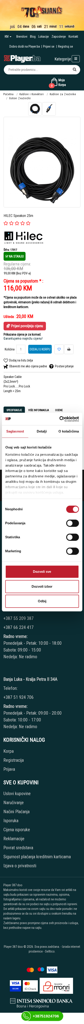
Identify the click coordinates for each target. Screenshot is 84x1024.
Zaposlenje (59, 36)
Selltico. (50, 951)
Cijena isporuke (16, 829)
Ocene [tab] (59, 410)
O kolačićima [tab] (68, 431)
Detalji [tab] (42, 431)
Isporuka (10, 820)
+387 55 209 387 (18, 618)
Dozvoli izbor (42, 586)
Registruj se (65, 46)
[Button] (74, 69)
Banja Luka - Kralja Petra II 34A (30, 679)
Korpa (8, 751)
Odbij (42, 601)
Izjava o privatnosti (19, 865)
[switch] (72, 523)
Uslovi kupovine (17, 793)
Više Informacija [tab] (38, 410)
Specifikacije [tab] (14, 410)
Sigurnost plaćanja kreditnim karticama (37, 856)
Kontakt (73, 36)
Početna (8, 94)
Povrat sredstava (18, 847)
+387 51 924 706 (18, 697)
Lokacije (43, 36)
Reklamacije (13, 838)
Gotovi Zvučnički (20, 98)
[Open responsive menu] (76, 58)
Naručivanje (13, 802)
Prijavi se (48, 46)
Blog (33, 36)
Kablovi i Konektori (31, 94)
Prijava (9, 769)
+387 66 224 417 (18, 627)
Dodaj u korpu (40, 349)
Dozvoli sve (42, 571)
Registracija (13, 760)
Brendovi (21, 36)
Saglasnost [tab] (15, 431)
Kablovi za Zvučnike (63, 94)
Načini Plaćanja (16, 811)
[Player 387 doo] (22, 58)
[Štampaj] (68, 349)
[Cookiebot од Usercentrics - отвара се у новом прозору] (60, 419)
